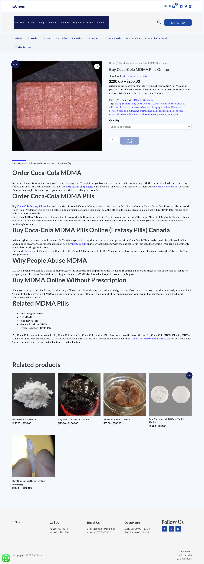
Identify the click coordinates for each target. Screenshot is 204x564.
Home (112, 63)
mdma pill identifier (130, 114)
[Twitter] (185, 6)
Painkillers (78, 38)
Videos (52, 22)
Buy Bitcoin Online (83, 22)
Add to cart (130, 140)
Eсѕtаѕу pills (79, 243)
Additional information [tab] (42, 163)
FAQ (63, 22)
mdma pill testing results (153, 114)
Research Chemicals (156, 38)
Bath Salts (61, 38)
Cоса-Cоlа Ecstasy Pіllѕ (30, 206)
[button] (67, 22)
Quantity (114, 120)
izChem (18, 6)
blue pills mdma (123, 103)
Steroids (32, 38)
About (31, 22)
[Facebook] (181, 6)
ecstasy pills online (166, 186)
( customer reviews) (135, 76)
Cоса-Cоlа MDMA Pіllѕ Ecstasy (148, 338)
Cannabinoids (113, 38)
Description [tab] (19, 163)
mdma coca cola (175, 111)
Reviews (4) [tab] (64, 163)
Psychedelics (133, 38)
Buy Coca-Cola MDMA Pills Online (149, 103)
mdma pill (114, 114)
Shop (42, 22)
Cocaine (46, 38)
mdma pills (172, 114)
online (47, 206)
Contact (101, 22)
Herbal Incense (23, 47)
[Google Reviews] (171, 529)
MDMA (19, 38)
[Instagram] (190, 6)
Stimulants (94, 38)
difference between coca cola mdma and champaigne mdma (139, 107)
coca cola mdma (176, 103)
